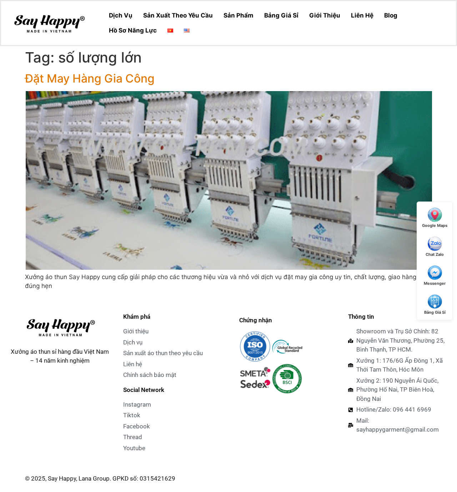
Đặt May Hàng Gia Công (90, 78)
